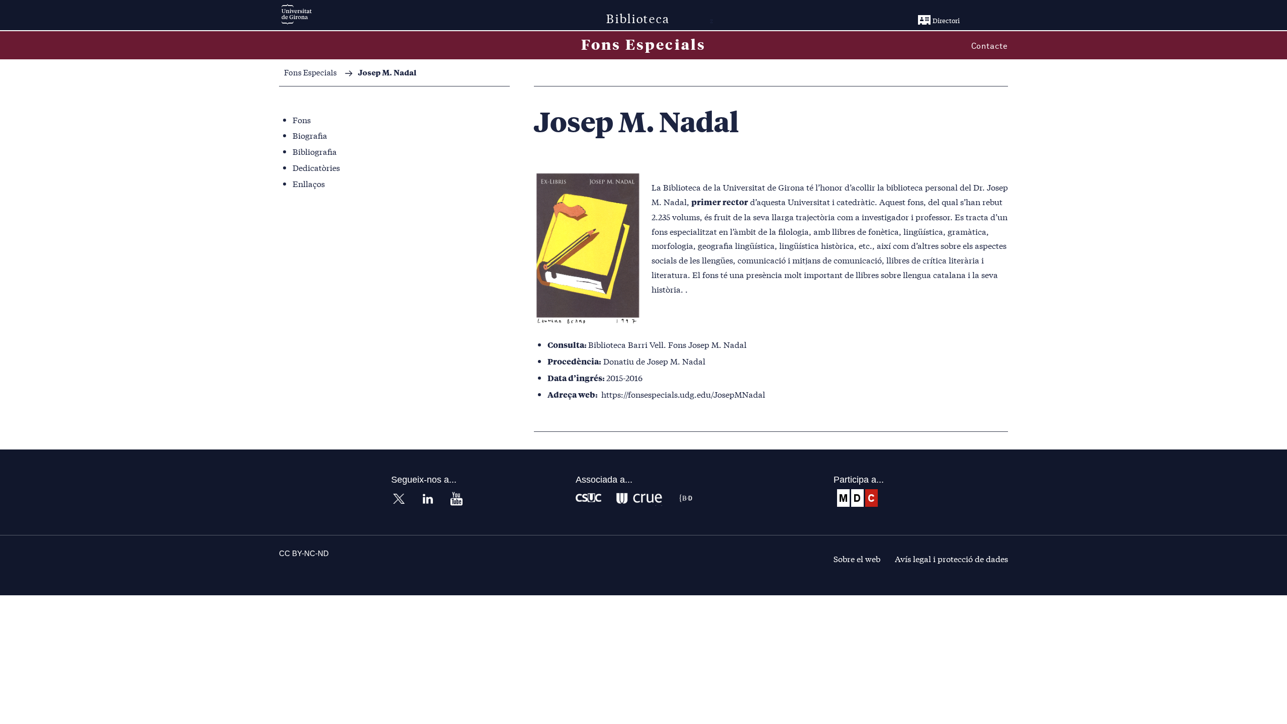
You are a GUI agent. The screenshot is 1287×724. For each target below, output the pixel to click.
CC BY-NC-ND (304, 553)
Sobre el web (857, 558)
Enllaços (309, 183)
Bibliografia (315, 151)
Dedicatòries (316, 167)
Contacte (989, 46)
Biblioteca (638, 18)
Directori (946, 20)
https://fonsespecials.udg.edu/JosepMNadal (683, 394)
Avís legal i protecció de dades (951, 558)
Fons (302, 119)
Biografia (310, 135)
